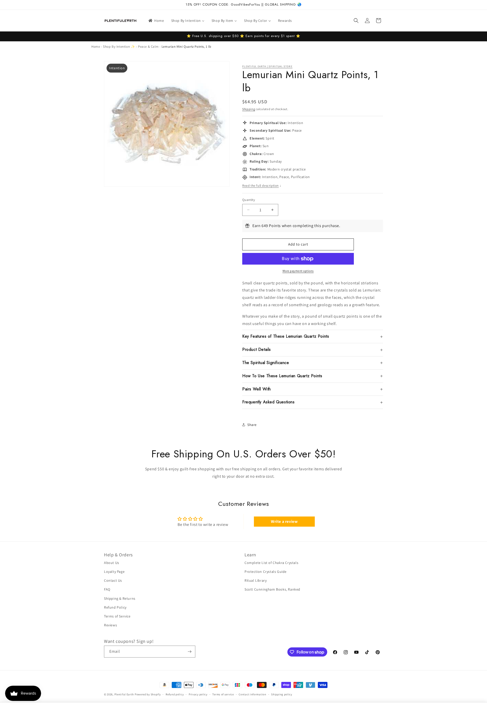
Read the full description (262, 185)
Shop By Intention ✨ (119, 46)
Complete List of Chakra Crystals (271, 562)
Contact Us (113, 580)
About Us (111, 562)
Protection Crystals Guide (266, 571)
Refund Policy (115, 607)
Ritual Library (256, 580)
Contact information (252, 694)
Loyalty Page (114, 571)
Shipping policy (281, 694)
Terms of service (223, 694)
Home (95, 46)
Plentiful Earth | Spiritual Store (267, 66)
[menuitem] (156, 20)
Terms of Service (117, 616)
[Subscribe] (189, 652)
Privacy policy (198, 694)
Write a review (284, 521)
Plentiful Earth (124, 694)
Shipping (248, 109)
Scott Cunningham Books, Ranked (272, 589)
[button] (356, 20)
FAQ (107, 589)
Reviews (110, 625)
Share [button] (252, 424)
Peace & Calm (148, 46)
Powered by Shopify (148, 694)
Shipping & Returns (119, 598)
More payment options (298, 271)
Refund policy (175, 694)
